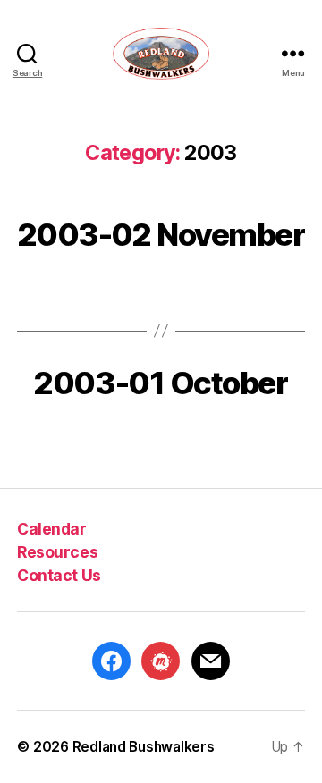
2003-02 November (161, 234)
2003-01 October (160, 382)
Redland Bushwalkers (143, 746)
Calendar (51, 528)
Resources (57, 552)
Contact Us (58, 575)
